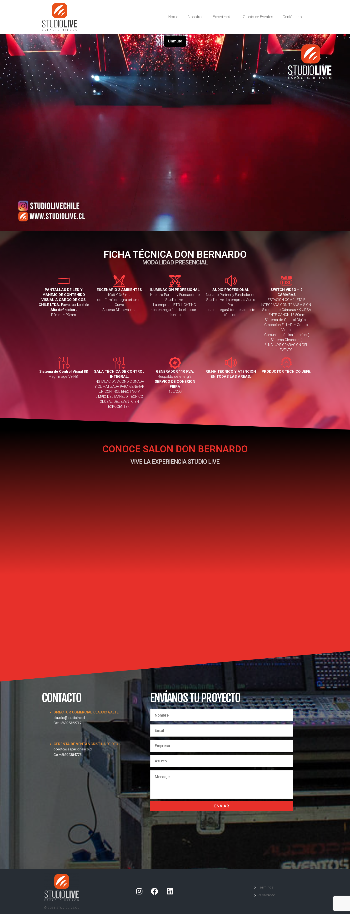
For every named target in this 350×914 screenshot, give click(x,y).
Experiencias (223, 17)
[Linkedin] (170, 891)
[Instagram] (139, 891)
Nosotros (195, 17)
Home (173, 17)
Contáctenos (293, 17)
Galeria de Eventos (258, 17)
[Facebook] (154, 891)
